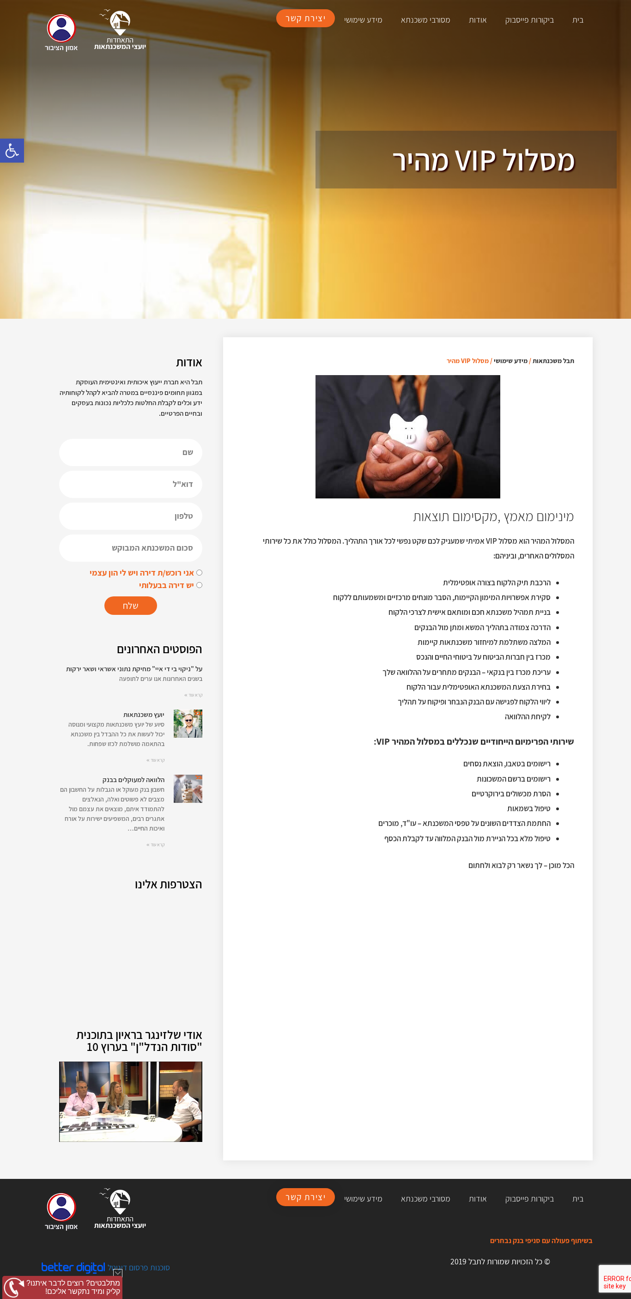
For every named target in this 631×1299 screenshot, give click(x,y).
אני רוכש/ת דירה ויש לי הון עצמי (142, 572)
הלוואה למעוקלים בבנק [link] (133, 779)
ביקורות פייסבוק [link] (529, 19)
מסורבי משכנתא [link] (425, 19)
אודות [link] (478, 19)
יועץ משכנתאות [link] (143, 714)
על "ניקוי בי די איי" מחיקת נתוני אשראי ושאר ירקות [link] (134, 668)
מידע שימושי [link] (363, 19)
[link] (12, 151)
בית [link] (577, 19)
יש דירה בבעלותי (166, 585)
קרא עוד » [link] (193, 695)
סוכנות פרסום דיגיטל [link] (139, 1267)
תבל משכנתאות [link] (553, 360)
